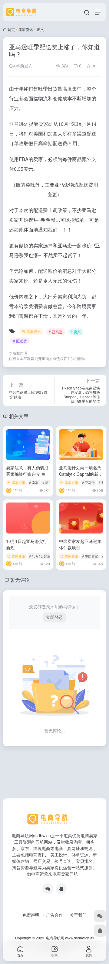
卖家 (43, 123)
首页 (11, 29)
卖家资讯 (25, 29)
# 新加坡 (48, 482)
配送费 (60, 143)
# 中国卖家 (90, 556)
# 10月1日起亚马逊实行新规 (50, 556)
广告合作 (54, 915)
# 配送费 (20, 340)
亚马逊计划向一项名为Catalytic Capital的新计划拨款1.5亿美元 (81, 474)
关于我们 (78, 915)
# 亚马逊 (56, 331)
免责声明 (30, 915)
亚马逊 (16, 123)
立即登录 (54, 617)
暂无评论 (20, 579)
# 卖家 (76, 331)
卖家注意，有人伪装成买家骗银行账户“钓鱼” (27, 471)
